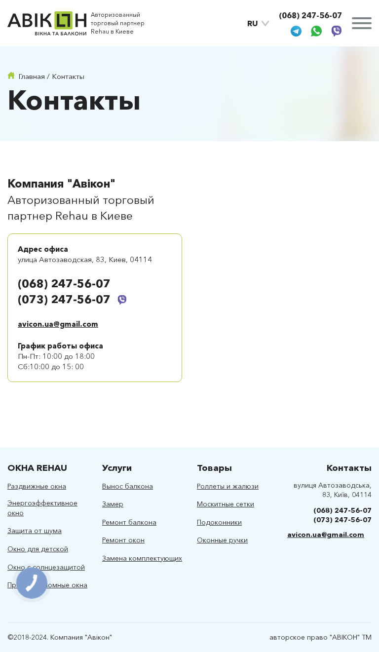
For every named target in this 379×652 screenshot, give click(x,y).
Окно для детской (37, 548)
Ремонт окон (123, 540)
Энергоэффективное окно (42, 508)
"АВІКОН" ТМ (351, 637)
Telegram (296, 31)
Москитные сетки (225, 503)
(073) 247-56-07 (64, 300)
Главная (31, 76)
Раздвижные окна (36, 486)
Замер (112, 503)
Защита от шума (34, 530)
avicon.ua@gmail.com (58, 324)
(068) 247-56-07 (310, 15)
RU (252, 23)
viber (336, 31)
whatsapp (316, 31)
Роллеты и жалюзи (228, 486)
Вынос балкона (127, 486)
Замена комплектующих (142, 558)
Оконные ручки (222, 540)
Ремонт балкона (129, 522)
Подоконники (219, 522)
